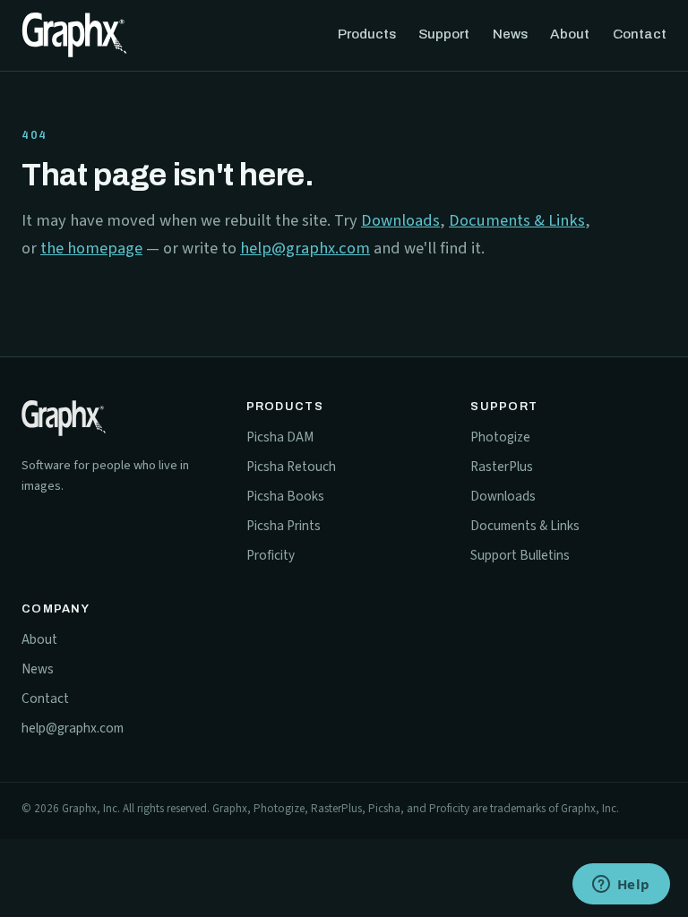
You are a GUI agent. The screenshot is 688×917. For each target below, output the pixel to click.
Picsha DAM (280, 437)
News (510, 34)
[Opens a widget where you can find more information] (621, 885)
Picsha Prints (283, 526)
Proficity (270, 555)
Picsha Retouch (291, 466)
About (569, 34)
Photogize (500, 437)
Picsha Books (285, 496)
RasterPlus (501, 466)
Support (443, 34)
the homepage (91, 248)
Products (367, 34)
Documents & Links (517, 220)
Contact (639, 34)
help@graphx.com (305, 248)
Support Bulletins (520, 555)
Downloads (400, 220)
